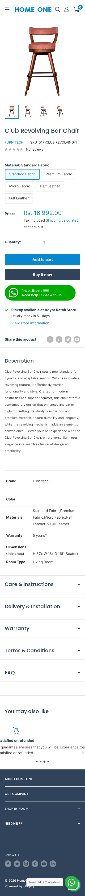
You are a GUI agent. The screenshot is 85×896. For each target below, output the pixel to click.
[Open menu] (7, 9)
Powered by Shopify (19, 886)
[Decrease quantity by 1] (29, 242)
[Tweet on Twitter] (68, 339)
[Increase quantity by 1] (59, 242)
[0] (76, 9)
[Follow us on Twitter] (17, 863)
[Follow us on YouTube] (44, 863)
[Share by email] (77, 339)
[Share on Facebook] (50, 339)
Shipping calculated (62, 220)
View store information (30, 323)
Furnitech (14, 142)
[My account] (66, 9)
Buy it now (42, 274)
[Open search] (57, 9)
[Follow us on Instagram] (26, 863)
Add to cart (42, 259)
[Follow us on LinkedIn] (53, 863)
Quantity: (13, 242)
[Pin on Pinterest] (59, 339)
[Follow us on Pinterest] (35, 863)
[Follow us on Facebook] (8, 863)
